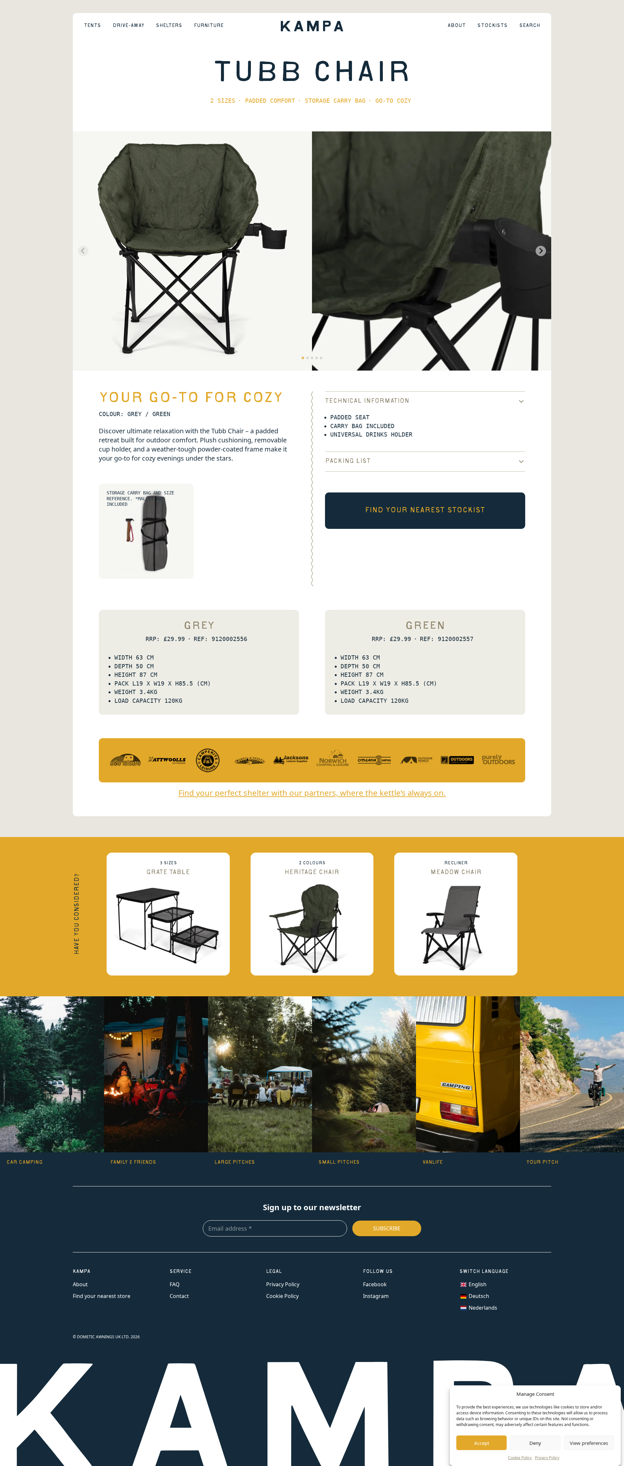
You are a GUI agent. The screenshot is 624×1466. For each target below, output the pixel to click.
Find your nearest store (101, 1296)
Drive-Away (128, 26)
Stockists (492, 26)
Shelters (169, 26)
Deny (535, 1443)
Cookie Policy (520, 1457)
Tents (92, 26)
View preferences (589, 1443)
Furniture (209, 26)
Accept (481, 1443)
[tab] (303, 358)
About (457, 26)
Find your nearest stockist (425, 510)
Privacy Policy (547, 1457)
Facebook (375, 1284)
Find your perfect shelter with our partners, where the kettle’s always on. (312, 792)
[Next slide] (541, 251)
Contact (179, 1296)
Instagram (376, 1296)
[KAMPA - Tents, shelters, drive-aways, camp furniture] (312, 25)
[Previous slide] (83, 251)
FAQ (175, 1284)
